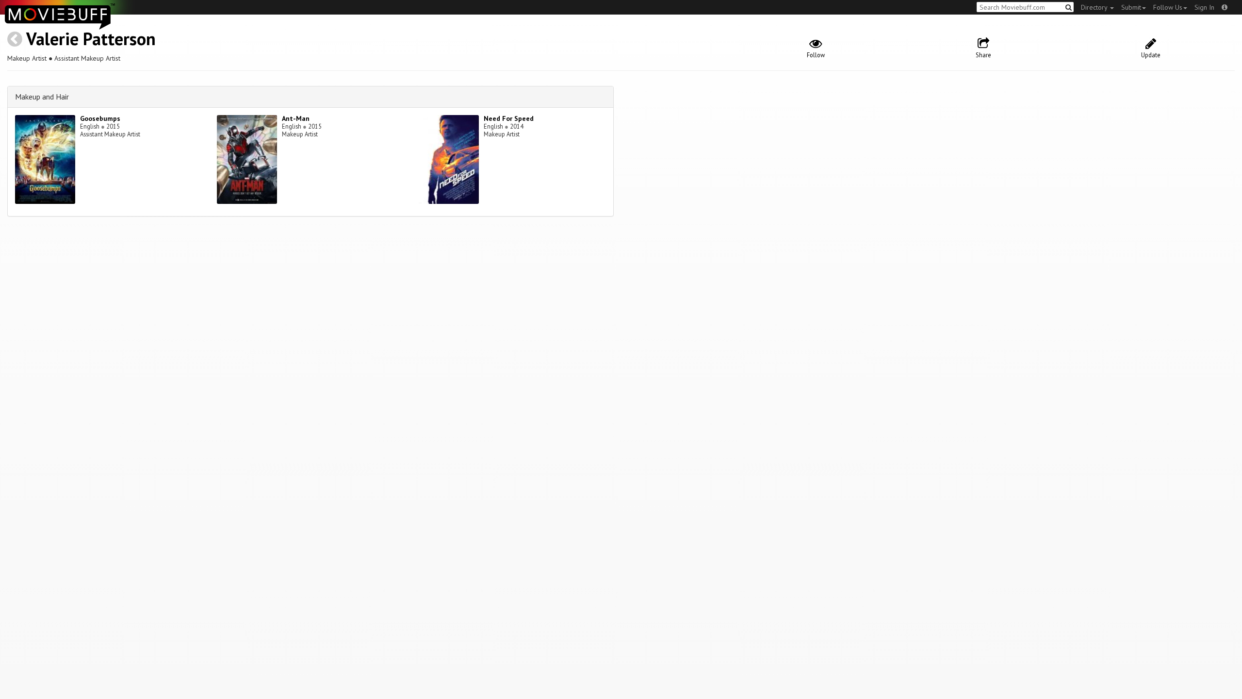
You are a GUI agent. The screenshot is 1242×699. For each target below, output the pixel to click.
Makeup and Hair (42, 96)
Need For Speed (509, 118)
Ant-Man (296, 118)
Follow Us (1167, 7)
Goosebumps (100, 118)
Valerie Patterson (91, 38)
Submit (1131, 7)
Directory (1095, 7)
